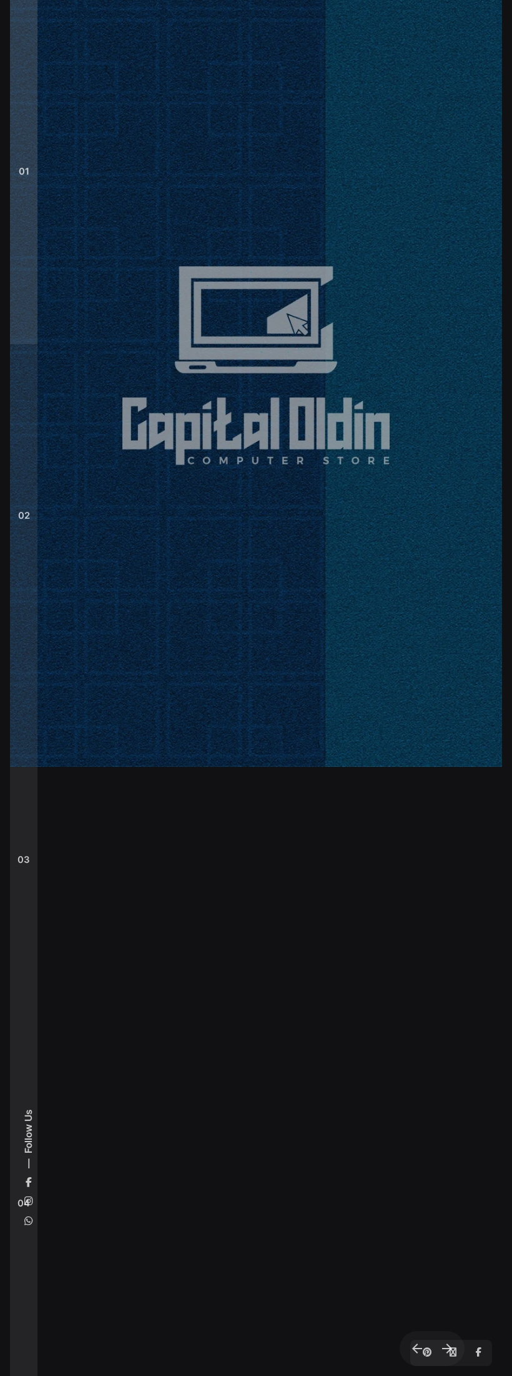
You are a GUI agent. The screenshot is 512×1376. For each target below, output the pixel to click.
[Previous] (417, 1349)
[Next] (447, 1349)
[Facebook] (477, 1353)
